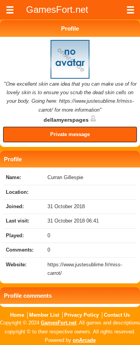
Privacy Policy (81, 315)
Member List (44, 315)
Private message (70, 134)
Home (17, 315)
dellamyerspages (67, 120)
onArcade (84, 340)
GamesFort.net (58, 323)
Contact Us (117, 315)
